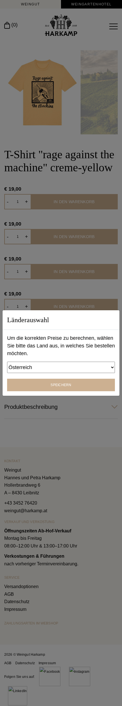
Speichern (61, 385)
